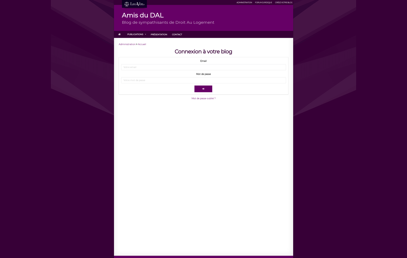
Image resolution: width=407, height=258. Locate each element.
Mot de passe (203, 74)
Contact (177, 34)
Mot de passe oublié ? (204, 98)
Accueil (142, 44)
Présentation (159, 34)
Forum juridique (263, 2)
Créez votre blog (283, 2)
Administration (244, 2)
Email (203, 61)
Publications (135, 34)
